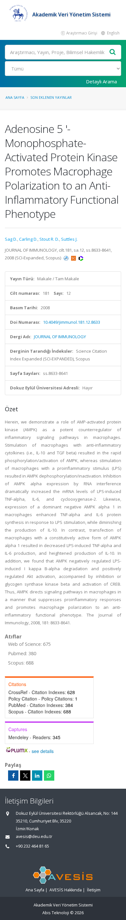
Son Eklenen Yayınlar (51, 97)
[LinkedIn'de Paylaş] (37, 775)
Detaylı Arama (101, 81)
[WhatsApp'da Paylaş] (49, 775)
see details (43, 751)
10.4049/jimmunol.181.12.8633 (71, 322)
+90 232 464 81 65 (32, 846)
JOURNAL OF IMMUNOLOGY (60, 336)
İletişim (93, 890)
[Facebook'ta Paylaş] (13, 775)
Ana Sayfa (14, 97)
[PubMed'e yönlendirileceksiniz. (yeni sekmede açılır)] (66, 258)
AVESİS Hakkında (65, 890)
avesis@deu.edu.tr (34, 836)
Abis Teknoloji (55, 912)
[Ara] (112, 52)
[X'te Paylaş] (25, 775)
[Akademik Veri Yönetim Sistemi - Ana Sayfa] (18, 14)
